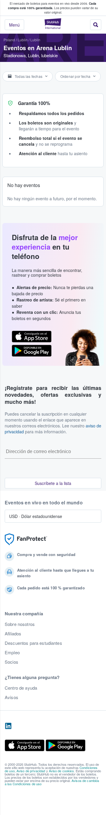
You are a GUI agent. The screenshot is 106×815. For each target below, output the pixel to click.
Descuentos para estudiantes (33, 643)
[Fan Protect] (26, 539)
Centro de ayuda (21, 688)
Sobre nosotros (20, 624)
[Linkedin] (8, 726)
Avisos (11, 697)
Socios (11, 662)
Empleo (12, 652)
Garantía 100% (34, 103)
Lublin (23, 39)
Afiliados (13, 633)
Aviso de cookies (61, 770)
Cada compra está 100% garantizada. (52, 5)
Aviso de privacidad (30, 770)
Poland (9, 39)
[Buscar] (95, 24)
